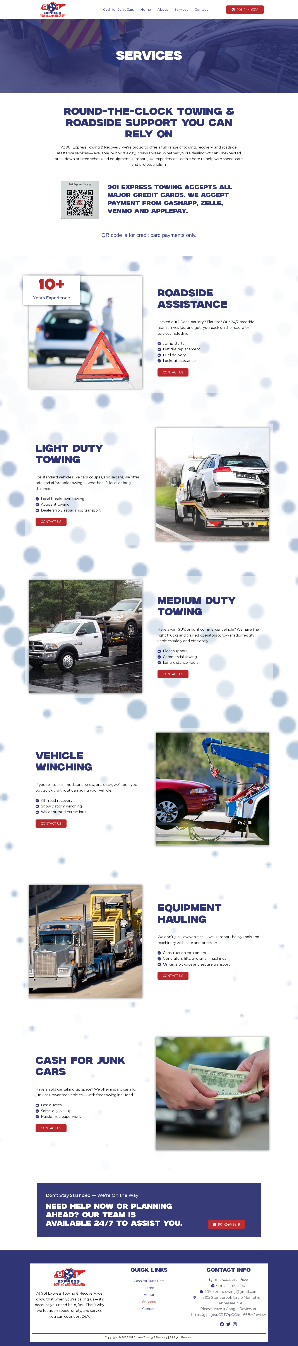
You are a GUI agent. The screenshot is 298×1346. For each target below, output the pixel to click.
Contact (201, 9)
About (163, 9)
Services (181, 9)
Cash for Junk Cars (118, 9)
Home (145, 9)
